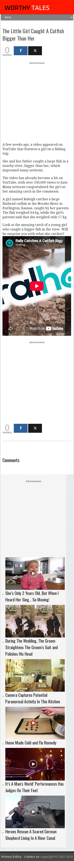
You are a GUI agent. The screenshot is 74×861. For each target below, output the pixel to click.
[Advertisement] (37, 102)
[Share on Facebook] (21, 50)
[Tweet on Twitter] (35, 50)
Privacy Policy (11, 856)
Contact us (32, 856)
